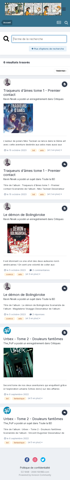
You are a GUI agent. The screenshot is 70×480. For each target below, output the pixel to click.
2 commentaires (41, 270)
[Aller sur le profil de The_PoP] (7, 330)
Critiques (59, 99)
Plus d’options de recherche (48, 48)
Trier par (60, 71)
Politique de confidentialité (35, 467)
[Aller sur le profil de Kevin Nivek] (7, 82)
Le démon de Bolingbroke (24, 215)
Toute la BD (48, 179)
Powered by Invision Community (35, 475)
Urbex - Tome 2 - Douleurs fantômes (33, 339)
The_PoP (8, 343)
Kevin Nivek (10, 99)
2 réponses (38, 314)
